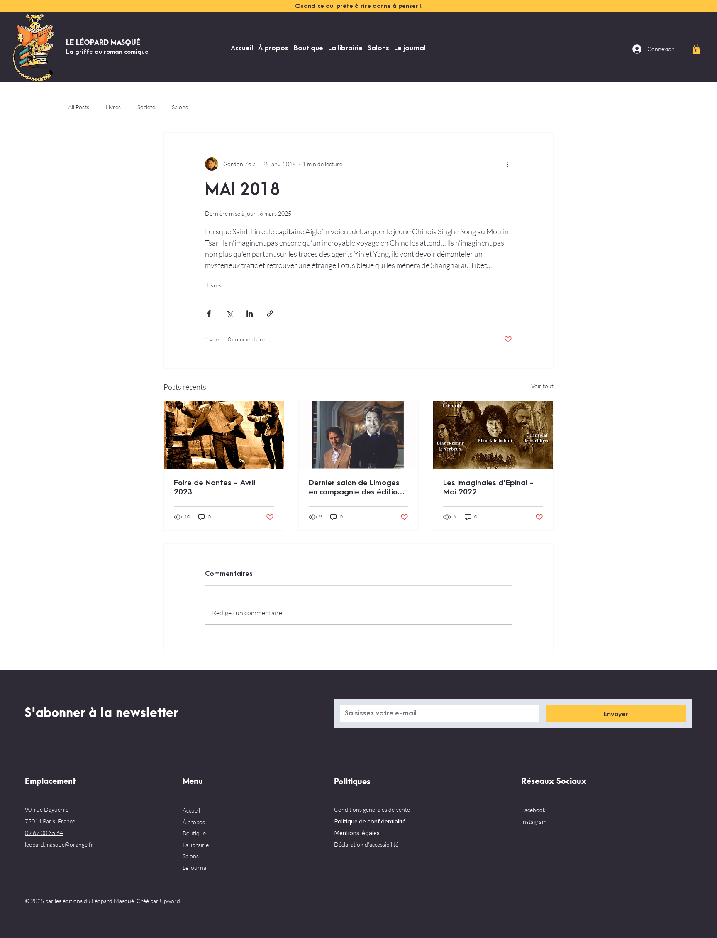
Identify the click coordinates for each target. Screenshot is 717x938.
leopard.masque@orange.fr (59, 844)
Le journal (195, 867)
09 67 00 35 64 (44, 832)
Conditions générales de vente (372, 809)
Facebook (533, 809)
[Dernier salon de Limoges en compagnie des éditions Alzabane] (359, 435)
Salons (180, 106)
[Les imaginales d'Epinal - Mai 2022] (493, 435)
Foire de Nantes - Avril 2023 (214, 487)
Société (146, 106)
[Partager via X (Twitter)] (229, 313)
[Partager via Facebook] (209, 313)
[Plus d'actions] (507, 164)
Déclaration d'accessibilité (366, 844)
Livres (113, 106)
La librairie (196, 844)
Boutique (194, 833)
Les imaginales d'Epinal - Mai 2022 (488, 487)
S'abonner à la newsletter (101, 713)
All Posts (78, 106)
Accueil (191, 810)
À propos (194, 821)
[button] (696, 49)
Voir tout (542, 385)
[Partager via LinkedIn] (250, 313)
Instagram (533, 821)
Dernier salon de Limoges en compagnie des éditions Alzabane (357, 488)
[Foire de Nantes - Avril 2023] (224, 435)
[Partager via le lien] (270, 313)
